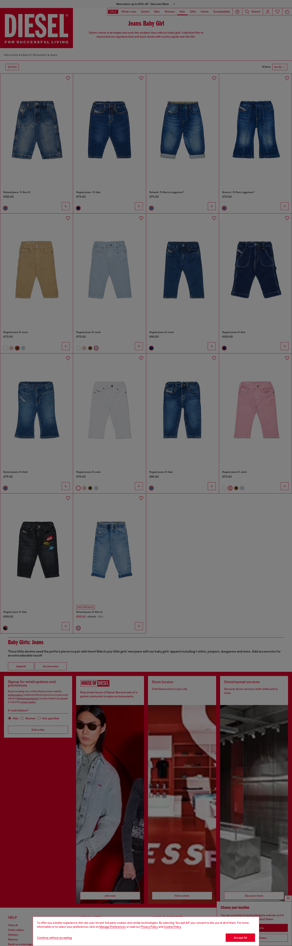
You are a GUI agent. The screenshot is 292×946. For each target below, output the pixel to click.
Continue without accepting (54, 937)
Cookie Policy (172, 926)
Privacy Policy (149, 926)
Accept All (240, 937)
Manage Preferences (112, 926)
